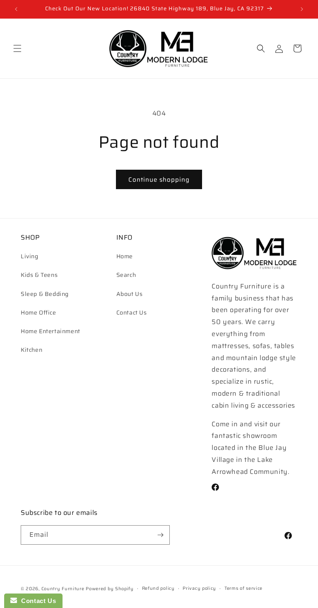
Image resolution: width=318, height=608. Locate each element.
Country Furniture (62, 588)
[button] (17, 48)
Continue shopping (159, 180)
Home (124, 256)
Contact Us (131, 312)
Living (30, 256)
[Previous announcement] (16, 9)
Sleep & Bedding (45, 293)
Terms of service (243, 588)
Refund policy (158, 588)
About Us (129, 293)
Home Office (38, 312)
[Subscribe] (160, 535)
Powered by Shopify (110, 588)
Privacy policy (199, 588)
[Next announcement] (302, 9)
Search (126, 274)
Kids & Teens (39, 274)
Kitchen (31, 349)
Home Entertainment (50, 331)
